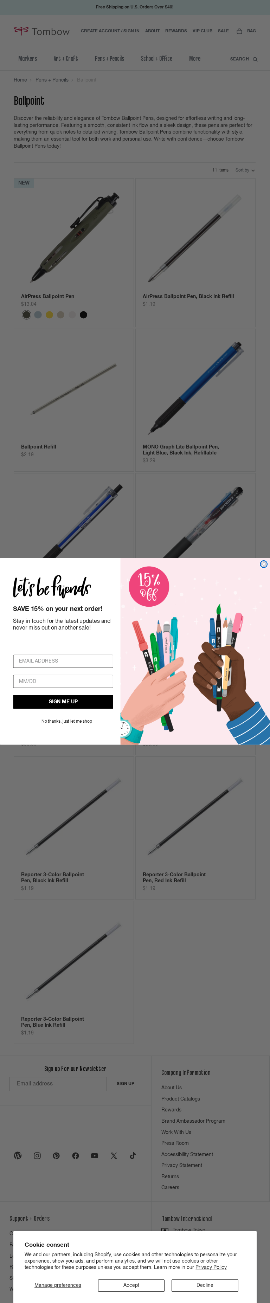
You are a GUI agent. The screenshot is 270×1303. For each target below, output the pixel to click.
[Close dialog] (263, 564)
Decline (205, 1285)
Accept (131, 1285)
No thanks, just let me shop (66, 722)
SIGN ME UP (63, 701)
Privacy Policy (211, 1267)
